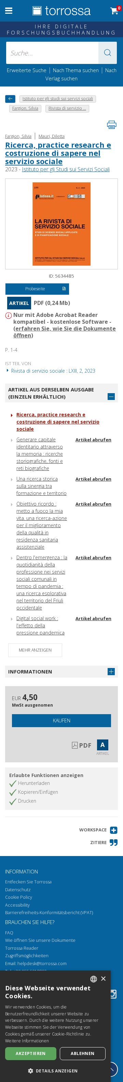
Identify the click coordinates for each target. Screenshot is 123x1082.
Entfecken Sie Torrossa (28, 882)
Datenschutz (18, 890)
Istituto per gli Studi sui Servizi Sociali (66, 169)
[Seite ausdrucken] (112, 124)
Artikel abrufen (93, 440)
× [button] (103, 978)
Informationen (30, 671)
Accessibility (17, 905)
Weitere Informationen (27, 1041)
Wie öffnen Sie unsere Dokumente (40, 940)
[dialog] (55, 1026)
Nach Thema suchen (76, 70)
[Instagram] (112, 995)
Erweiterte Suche (26, 70)
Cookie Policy (18, 897)
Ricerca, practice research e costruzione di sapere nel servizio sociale (58, 152)
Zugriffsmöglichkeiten (27, 956)
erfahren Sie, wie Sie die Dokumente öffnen (64, 332)
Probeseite (35, 289)
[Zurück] (10, 99)
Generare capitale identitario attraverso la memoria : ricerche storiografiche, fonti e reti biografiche (39, 453)
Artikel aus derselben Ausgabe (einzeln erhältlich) (51, 393)
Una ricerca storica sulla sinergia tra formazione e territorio (41, 486)
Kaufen (61, 720)
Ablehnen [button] (82, 1053)
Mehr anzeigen (35, 650)
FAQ (9, 933)
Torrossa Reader (21, 948)
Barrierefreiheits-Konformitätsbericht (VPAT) (49, 913)
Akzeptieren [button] (30, 1053)
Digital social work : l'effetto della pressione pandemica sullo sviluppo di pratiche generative (40, 632)
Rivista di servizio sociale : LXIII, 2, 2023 (52, 371)
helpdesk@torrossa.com (42, 963)
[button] (107, 53)
